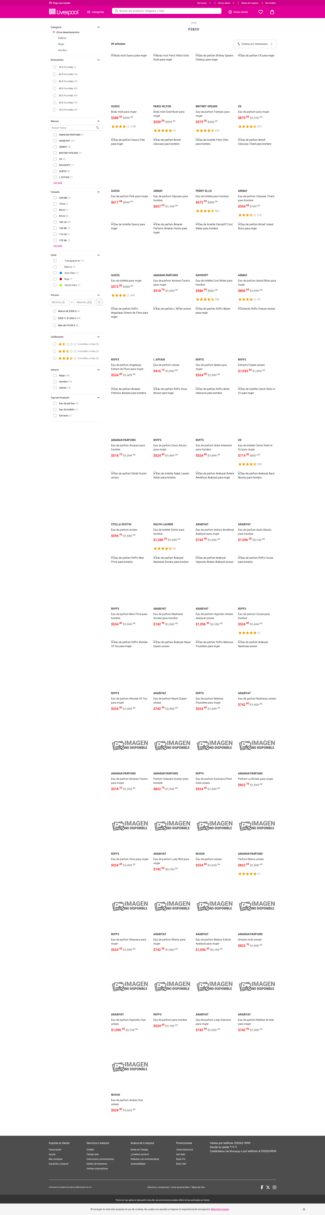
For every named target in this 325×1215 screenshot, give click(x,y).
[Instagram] (274, 1187)
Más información (220, 1209)
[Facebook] (262, 1187)
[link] (130, 91)
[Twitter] (268, 1187)
